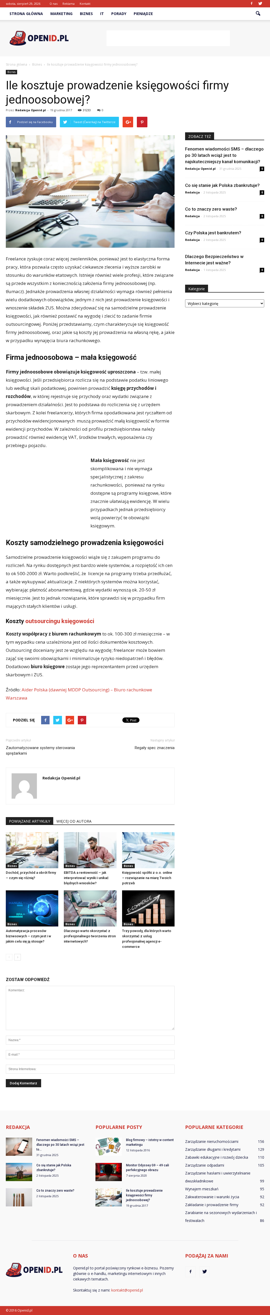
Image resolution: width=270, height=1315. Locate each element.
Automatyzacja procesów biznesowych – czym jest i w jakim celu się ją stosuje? (28, 936)
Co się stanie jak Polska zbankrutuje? (222, 185)
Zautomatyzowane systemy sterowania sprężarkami (40, 750)
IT (102, 13)
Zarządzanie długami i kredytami (212, 1149)
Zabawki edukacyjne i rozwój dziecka (216, 1157)
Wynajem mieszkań (202, 1188)
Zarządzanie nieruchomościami (211, 1141)
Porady (118, 13)
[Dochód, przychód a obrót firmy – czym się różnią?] (32, 850)
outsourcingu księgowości (59, 621)
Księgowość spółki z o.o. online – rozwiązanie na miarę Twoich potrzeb (147, 878)
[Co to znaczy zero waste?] (19, 1197)
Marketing (61, 13)
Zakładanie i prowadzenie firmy (211, 1204)
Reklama (68, 4)
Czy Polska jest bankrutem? (213, 232)
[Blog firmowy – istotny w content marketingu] (108, 1147)
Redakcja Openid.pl (30, 110)
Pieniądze (143, 13)
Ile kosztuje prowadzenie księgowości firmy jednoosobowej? (144, 1195)
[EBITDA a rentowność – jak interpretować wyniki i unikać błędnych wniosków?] (90, 850)
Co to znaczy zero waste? (211, 209)
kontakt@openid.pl (127, 1290)
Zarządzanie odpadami (204, 1165)
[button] (258, 13)
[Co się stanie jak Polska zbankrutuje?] (19, 1172)
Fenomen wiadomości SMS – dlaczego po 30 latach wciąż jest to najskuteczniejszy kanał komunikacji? (224, 155)
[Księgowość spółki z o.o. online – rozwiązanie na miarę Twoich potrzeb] (148, 850)
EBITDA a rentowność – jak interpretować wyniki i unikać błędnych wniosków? (86, 878)
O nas (53, 4)
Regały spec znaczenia (155, 747)
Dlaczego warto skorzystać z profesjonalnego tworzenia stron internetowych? (90, 936)
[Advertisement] (168, 38)
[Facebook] (251, 3)
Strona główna (26, 13)
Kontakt (85, 4)
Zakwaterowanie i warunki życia (212, 1196)
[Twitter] (260, 3)
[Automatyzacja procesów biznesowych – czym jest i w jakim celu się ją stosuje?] (32, 908)
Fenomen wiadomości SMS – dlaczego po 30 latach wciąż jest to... (60, 1144)
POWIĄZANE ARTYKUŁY (29, 821)
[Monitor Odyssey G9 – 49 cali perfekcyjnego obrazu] (108, 1172)
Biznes (86, 13)
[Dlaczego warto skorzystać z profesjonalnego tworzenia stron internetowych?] (90, 908)
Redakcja (192, 192)
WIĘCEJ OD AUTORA (73, 821)
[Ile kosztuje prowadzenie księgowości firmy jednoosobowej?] (108, 1197)
